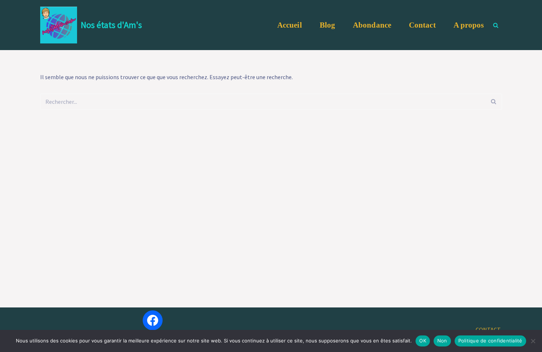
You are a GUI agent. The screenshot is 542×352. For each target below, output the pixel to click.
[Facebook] (153, 320)
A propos (469, 25)
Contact (422, 25)
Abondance (372, 25)
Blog (327, 25)
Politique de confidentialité (490, 341)
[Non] (532, 341)
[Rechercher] (495, 25)
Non (442, 341)
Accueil (289, 25)
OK (422, 341)
